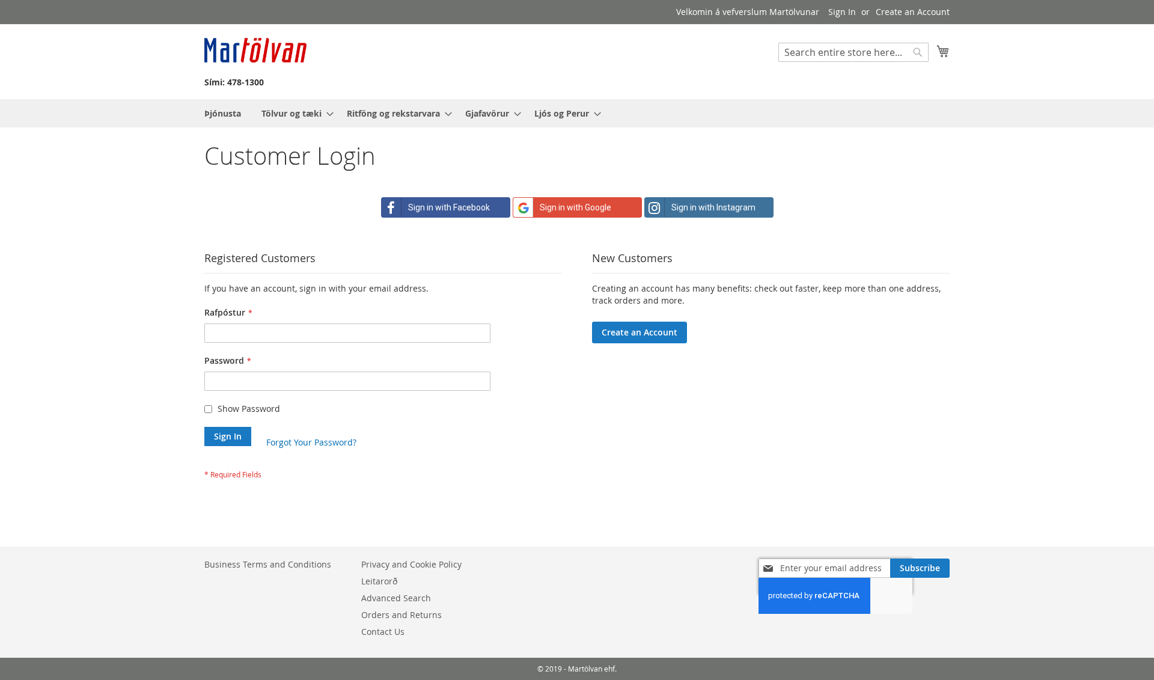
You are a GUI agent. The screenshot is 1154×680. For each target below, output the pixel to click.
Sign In (842, 11)
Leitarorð (379, 581)
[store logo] (255, 50)
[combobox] (853, 52)
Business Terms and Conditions (267, 564)
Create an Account (913, 11)
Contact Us (383, 631)
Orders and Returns (401, 614)
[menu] (577, 113)
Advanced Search (396, 598)
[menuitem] (222, 113)
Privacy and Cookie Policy (411, 564)
